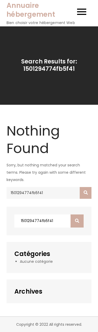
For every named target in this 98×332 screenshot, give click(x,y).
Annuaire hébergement (31, 10)
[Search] (85, 193)
